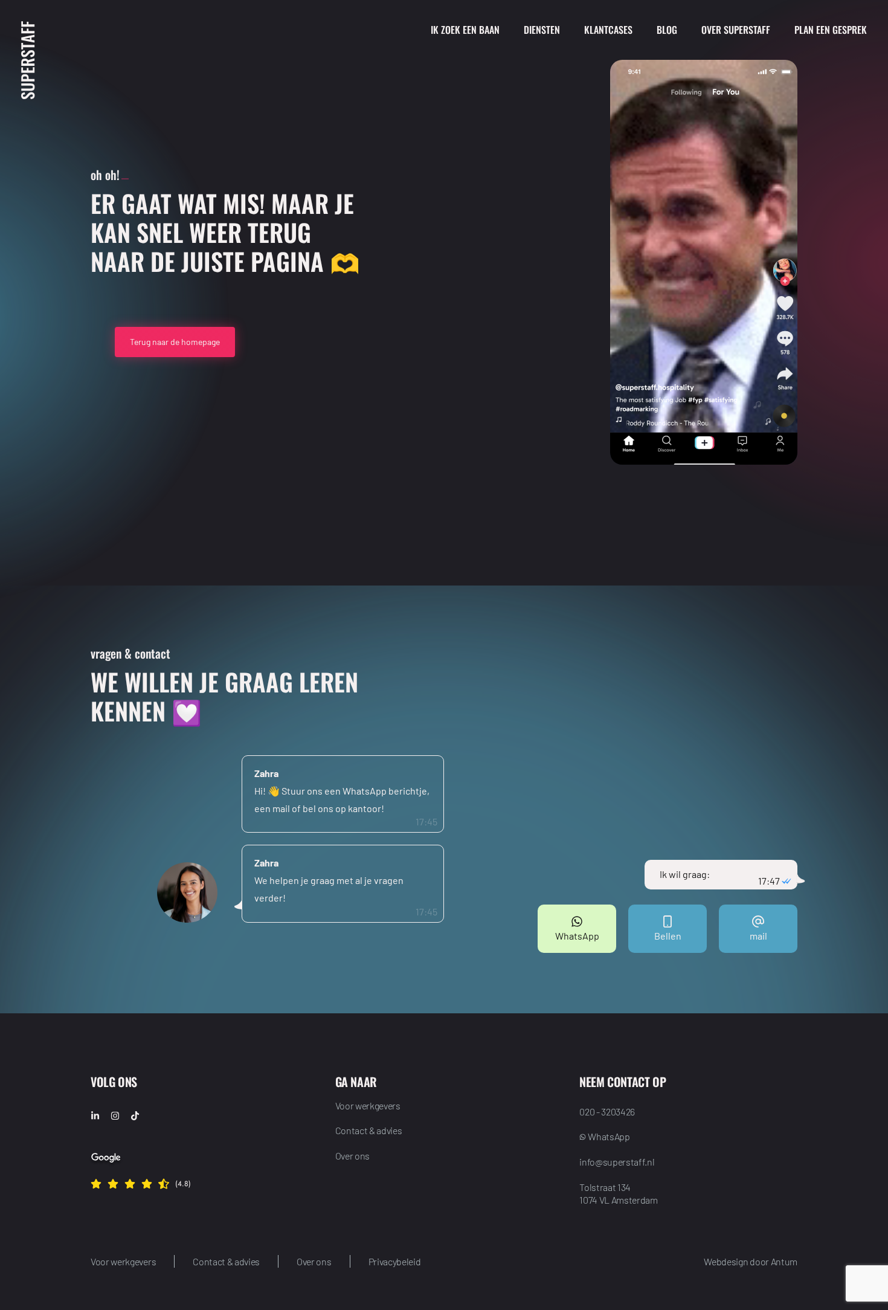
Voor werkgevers (368, 1105)
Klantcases (608, 29)
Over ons (352, 1155)
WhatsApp (608, 1136)
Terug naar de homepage (175, 342)
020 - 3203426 (607, 1111)
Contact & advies (368, 1130)
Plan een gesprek (830, 29)
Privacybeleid (394, 1261)
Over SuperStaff (735, 29)
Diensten (542, 29)
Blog (667, 29)
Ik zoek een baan (465, 29)
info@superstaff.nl (616, 1161)
